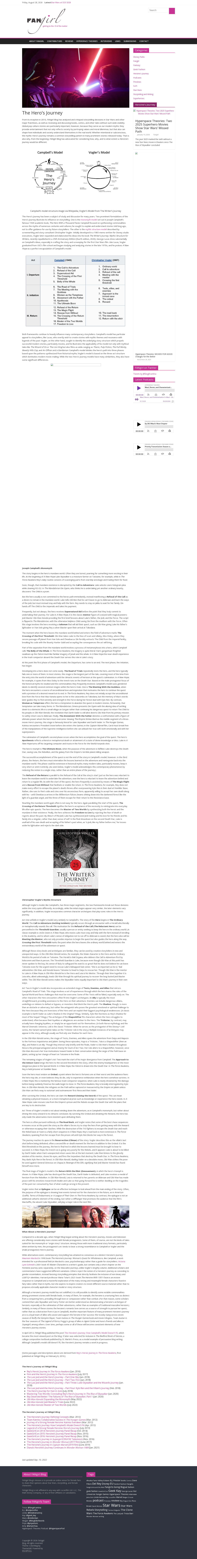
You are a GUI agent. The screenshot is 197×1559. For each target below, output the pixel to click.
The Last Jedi (118, 1513)
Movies (89, 1501)
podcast (98, 1500)
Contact (144, 41)
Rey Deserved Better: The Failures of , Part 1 (60, 1396)
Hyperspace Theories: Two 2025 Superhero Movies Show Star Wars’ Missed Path (153, 126)
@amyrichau (32, 1526)
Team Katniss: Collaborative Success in (56, 1419)
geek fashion (92, 1491)
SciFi (135, 86)
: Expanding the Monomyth (48, 1399)
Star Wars (137, 90)
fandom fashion (120, 1484)
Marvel (119, 1497)
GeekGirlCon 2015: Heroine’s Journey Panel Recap (52, 1433)
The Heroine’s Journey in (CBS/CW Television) (55, 1439)
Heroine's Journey (141, 73)
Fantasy (136, 65)
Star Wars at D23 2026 (61, 2)
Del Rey (96, 1483)
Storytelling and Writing (143, 94)
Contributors (54, 41)
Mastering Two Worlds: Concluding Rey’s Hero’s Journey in (67, 1393)
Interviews (106, 41)
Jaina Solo (90, 1497)
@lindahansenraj (35, 1513)
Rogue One (127, 1501)
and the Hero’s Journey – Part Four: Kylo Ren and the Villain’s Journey (68, 1388)
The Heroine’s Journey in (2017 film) (53, 1441)
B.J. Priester (115, 1480)
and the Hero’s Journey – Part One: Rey (53, 1377)
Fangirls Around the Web (95, 1487)
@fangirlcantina (34, 1507)
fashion (131, 1487)
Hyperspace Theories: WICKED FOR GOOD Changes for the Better (153, 355)
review (115, 1500)
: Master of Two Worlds (47, 1404)
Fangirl (136, 61)
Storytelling (101, 1509)
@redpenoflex (32, 1510)
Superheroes (138, 98)
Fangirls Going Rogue (116, 1487)
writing (101, 1516)
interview (133, 1494)
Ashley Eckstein (103, 1480)
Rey (121, 1501)
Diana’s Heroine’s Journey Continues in (58, 1447)
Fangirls (130, 1484)
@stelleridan (32, 1518)
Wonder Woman (92, 1516)
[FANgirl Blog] (25, 41)
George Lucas (127, 1491)
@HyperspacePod (56, 1528)
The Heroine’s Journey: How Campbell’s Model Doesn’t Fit (91, 1332)
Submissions (130, 41)
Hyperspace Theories (86, 41)
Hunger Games (102, 1494)
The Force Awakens (103, 1513)
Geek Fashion (139, 69)
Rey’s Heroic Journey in (96, 1353)
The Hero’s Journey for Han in (44, 1391)
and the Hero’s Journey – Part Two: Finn (53, 1379)
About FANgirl (36, 41)
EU (112, 1483)
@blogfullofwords (36, 1520)
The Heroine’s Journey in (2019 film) (52, 1444)
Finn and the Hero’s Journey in (52, 1374)
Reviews (69, 41)
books (123, 1480)
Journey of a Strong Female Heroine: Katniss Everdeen (54, 1422)
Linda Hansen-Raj (101, 1497)
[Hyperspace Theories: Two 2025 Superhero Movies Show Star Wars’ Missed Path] (154, 110)
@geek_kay (31, 1515)
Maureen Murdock (30, 1258)
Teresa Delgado (114, 1510)
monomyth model (89, 219)
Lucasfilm (112, 1497)
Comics (129, 1481)
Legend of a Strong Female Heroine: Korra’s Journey (53, 1428)
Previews (137, 82)
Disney (105, 1483)
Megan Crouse (128, 1497)
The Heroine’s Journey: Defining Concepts (48, 1416)
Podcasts (137, 77)
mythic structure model (96, 229)
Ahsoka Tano (91, 1480)
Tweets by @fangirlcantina (144, 374)
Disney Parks (139, 57)
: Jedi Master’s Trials (45, 1402)
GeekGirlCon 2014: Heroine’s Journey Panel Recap (52, 1430)
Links (117, 41)
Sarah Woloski (97, 1506)
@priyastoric (32, 1523)
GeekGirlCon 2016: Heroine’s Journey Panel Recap (52, 1436)
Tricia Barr (128, 1513)
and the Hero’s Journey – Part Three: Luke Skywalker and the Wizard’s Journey (73, 1382)
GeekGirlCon (103, 1491)
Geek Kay (114, 1491)
